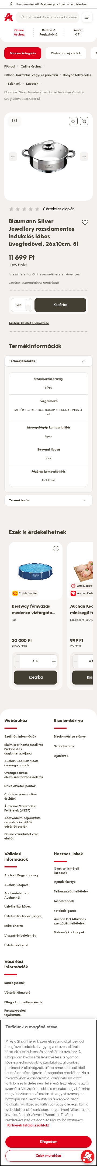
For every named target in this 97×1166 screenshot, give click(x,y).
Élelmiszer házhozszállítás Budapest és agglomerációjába (23, 749)
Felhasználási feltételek (71, 891)
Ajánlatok (61, 756)
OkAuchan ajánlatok (66, 53)
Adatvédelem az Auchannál (16, 895)
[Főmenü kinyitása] (87, 17)
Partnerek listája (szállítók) (28, 1125)
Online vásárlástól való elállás (21, 836)
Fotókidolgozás (65, 911)
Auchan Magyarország (21, 875)
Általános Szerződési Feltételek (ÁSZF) (20, 808)
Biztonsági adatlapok (69, 932)
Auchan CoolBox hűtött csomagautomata (21, 763)
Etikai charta (13, 926)
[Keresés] (22, 17)
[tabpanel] (48, 427)
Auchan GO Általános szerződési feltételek (70, 921)
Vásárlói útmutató (17, 992)
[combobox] (47, 17)
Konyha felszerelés (77, 75)
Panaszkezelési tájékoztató (15, 1013)
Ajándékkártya (64, 882)
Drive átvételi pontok (20, 786)
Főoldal (9, 66)
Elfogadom (48, 1142)
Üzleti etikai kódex (17, 906)
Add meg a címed (53, 4)
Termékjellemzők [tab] (22, 361)
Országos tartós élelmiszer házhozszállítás (23, 775)
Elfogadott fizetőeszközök (23, 1002)
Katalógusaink (14, 983)
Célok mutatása (48, 1156)
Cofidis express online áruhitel (20, 796)
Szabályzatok (64, 746)
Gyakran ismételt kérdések (66, 871)
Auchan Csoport (16, 885)
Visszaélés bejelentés (20, 935)
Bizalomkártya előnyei (70, 736)
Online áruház (31, 66)
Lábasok (32, 84)
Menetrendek (64, 901)
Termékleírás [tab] (19, 500)
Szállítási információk (20, 736)
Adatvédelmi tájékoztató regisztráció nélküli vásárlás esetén (22, 822)
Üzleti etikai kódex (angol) (23, 916)
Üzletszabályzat (16, 945)
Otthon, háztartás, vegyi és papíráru (31, 75)
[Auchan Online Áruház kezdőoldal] (8, 17)
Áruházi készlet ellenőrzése (29, 323)
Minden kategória (23, 53)
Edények (14, 84)
